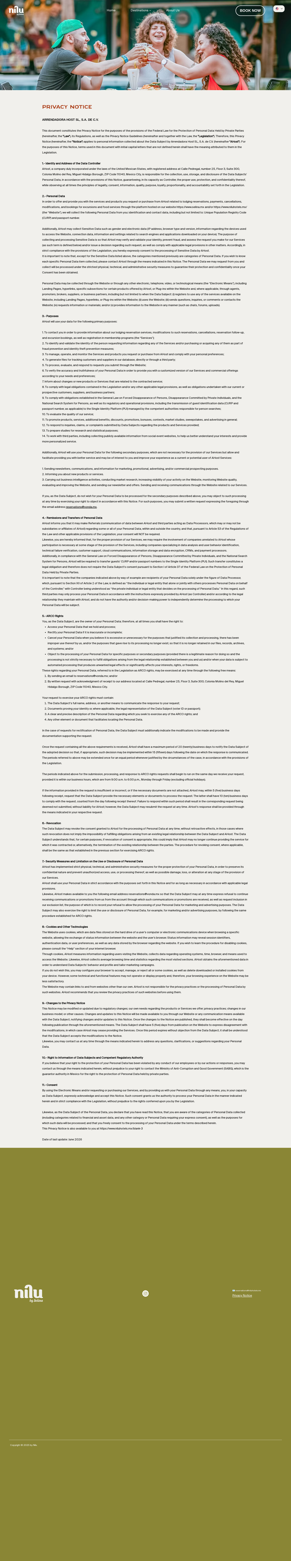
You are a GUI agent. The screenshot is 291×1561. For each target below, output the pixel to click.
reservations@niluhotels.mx (248, 1291)
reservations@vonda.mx (81, 507)
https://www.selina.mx (190, 207)
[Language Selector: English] (279, 8)
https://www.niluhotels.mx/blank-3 (121, 1128)
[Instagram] (145, 1293)
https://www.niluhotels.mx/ (230, 207)
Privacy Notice (242, 1295)
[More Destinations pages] (150, 10)
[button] (250, 10)
